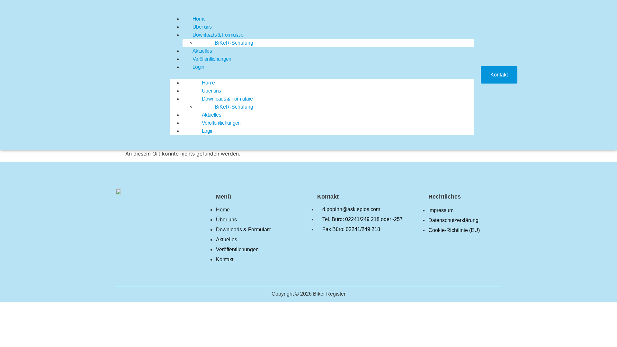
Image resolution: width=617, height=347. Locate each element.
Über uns (201, 27)
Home (198, 19)
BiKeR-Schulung (234, 43)
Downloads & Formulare (217, 35)
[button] (322, 75)
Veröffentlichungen (211, 59)
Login (198, 67)
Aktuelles (202, 51)
